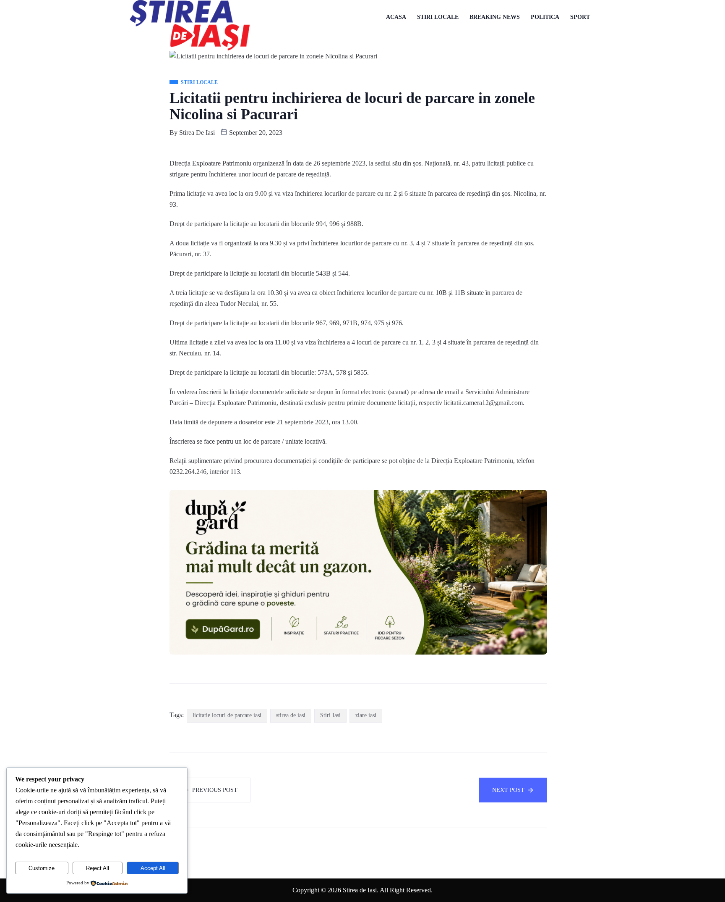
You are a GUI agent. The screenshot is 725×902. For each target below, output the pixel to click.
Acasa (396, 17)
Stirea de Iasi (197, 132)
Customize (42, 868)
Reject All (97, 868)
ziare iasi (365, 715)
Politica (545, 17)
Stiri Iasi (330, 715)
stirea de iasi (290, 715)
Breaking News (494, 17)
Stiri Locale (438, 17)
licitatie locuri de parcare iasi (227, 715)
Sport (580, 17)
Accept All (153, 868)
